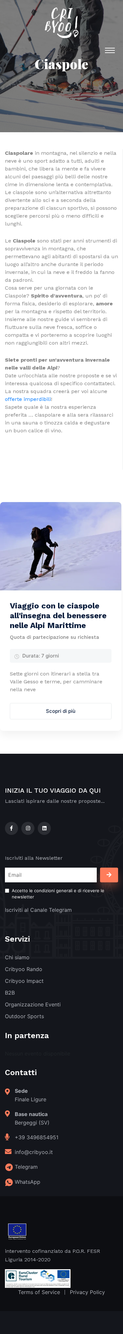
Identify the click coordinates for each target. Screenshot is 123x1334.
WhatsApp (27, 1182)
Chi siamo (17, 957)
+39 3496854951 (36, 1137)
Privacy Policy (87, 1292)
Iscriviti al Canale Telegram (38, 910)
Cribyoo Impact (24, 981)
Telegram (26, 1166)
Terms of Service (39, 1292)
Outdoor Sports (24, 1016)
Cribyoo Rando (23, 969)
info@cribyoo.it (34, 1152)
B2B (10, 992)
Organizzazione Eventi (33, 1004)
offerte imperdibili (28, 399)
